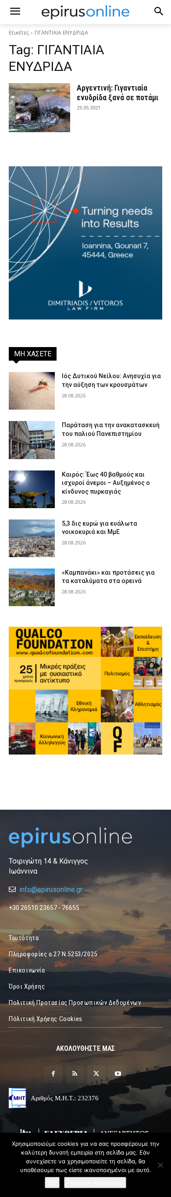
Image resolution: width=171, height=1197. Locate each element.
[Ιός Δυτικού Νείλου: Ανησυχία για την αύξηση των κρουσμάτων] (32, 391)
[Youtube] (117, 1074)
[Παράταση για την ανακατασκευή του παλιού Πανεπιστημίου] (32, 440)
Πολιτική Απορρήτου (95, 1182)
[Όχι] (160, 1165)
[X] (96, 1074)
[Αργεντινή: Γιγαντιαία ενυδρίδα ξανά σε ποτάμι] (39, 107)
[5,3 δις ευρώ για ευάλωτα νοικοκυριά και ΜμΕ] (32, 538)
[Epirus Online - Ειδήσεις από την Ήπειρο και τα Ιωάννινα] (85, 837)
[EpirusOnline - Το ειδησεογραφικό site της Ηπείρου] (85, 12)
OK (52, 1182)
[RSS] (74, 1074)
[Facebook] (53, 1074)
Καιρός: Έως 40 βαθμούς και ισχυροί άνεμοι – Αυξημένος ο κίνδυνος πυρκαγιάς (106, 483)
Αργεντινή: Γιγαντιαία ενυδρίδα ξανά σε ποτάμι (117, 92)
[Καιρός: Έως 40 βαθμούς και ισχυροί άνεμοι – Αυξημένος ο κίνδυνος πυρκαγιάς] (32, 489)
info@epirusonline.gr (50, 889)
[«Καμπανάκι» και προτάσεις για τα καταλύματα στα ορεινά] (32, 587)
